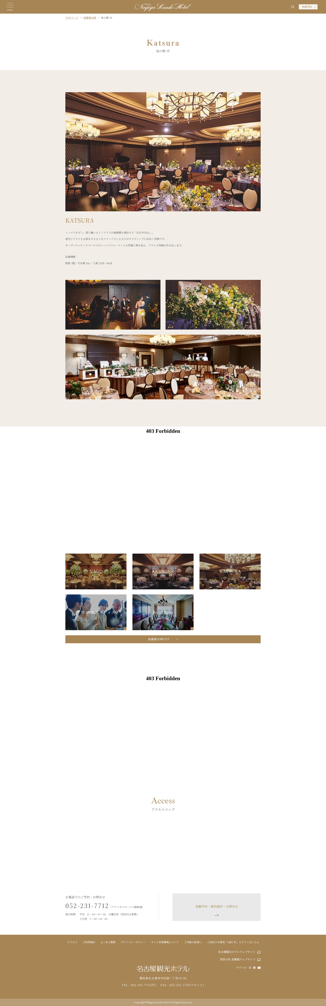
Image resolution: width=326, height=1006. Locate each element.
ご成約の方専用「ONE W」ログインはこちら (233, 942)
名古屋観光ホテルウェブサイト (237, 952)
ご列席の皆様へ (193, 942)
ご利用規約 (88, 942)
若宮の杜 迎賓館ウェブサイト (238, 959)
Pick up (242, 967)
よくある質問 (107, 942)
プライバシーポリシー (133, 942)
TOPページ (71, 17)
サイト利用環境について (165, 942)
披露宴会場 (89, 17)
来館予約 (307, 7)
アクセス (72, 942)
